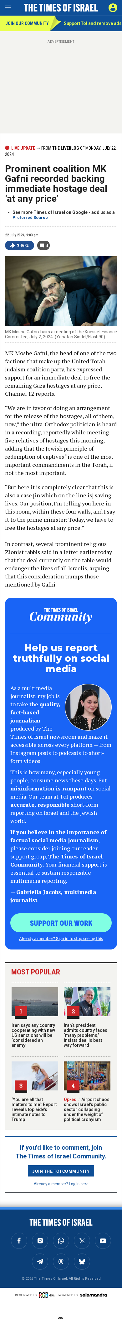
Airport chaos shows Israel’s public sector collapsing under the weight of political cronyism (86, 1109)
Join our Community (27, 23)
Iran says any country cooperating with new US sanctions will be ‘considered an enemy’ (33, 1035)
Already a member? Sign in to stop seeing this (61, 938)
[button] (113, 7)
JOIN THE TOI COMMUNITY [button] (61, 1171)
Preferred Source (30, 217)
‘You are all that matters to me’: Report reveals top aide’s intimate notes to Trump (34, 1109)
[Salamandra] (93, 1295)
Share (23, 245)
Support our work (61, 922)
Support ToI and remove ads (93, 23)
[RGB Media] (48, 1295)
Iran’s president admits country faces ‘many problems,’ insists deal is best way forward (85, 1035)
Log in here (79, 1183)
